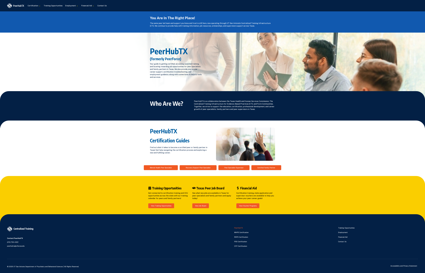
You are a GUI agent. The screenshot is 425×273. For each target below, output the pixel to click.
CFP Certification (240, 246)
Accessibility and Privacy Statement (403, 266)
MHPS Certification (241, 232)
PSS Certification (240, 242)
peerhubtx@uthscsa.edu (16, 246)
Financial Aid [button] (86, 6)
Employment (343, 232)
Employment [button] (70, 6)
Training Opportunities (53, 6)
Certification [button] (33, 6)
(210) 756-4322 (12, 242)
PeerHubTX (238, 228)
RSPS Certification (241, 237)
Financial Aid (342, 237)
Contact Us (102, 6)
